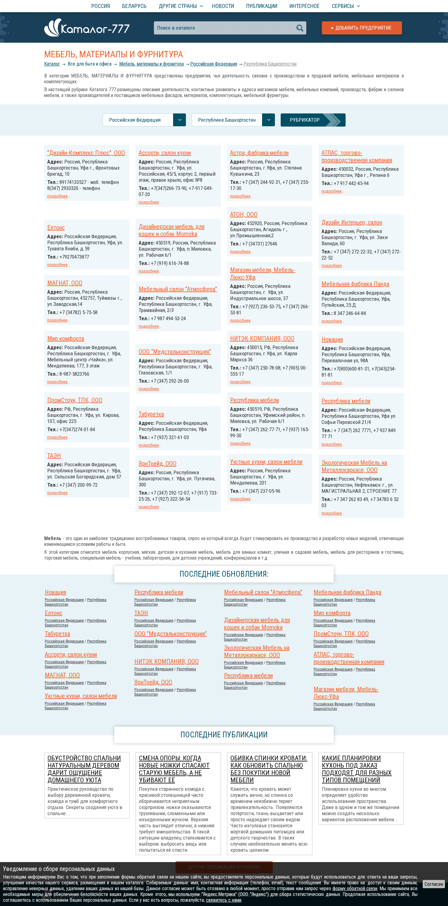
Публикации (261, 6)
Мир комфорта (65, 338)
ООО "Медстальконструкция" (175, 351)
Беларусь (134, 6)
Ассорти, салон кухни (165, 152)
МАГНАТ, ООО (64, 283)
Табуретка (151, 414)
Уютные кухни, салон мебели (266, 461)
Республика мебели (254, 400)
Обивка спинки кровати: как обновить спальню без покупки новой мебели (268, 769)
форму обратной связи (355, 888)
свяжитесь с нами (223, 900)
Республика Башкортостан (270, 64)
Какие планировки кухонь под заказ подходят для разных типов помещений (357, 769)
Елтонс (56, 227)
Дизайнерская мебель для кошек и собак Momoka (171, 230)
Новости (223, 6)
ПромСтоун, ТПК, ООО (74, 400)
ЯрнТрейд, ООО (157, 463)
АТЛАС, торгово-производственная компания (357, 156)
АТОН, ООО (244, 214)
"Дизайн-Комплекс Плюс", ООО (86, 152)
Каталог (52, 64)
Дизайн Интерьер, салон (352, 222)
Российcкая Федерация (213, 64)
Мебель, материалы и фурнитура (151, 64)
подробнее (57, 196)
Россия (100, 6)
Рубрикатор (305, 120)
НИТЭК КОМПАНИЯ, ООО (262, 338)
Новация (332, 339)
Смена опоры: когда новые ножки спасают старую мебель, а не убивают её (174, 769)
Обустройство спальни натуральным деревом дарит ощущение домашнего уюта (84, 769)
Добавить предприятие (363, 28)
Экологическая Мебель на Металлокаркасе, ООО (354, 466)
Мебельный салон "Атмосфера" (178, 289)
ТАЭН (54, 455)
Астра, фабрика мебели (259, 152)
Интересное (305, 6)
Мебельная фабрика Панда (355, 284)
